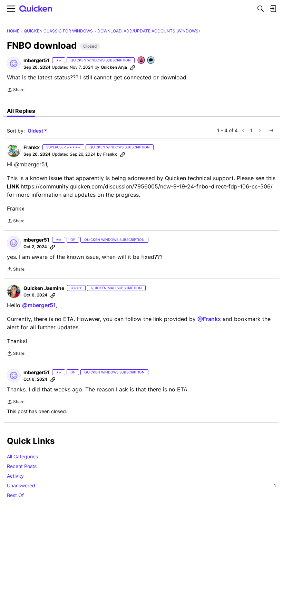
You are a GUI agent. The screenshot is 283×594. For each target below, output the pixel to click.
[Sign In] (273, 8)
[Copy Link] (132, 67)
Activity (15, 476)
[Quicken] (35, 8)
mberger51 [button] (36, 60)
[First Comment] (151, 60)
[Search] (260, 8)
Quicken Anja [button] (114, 67)
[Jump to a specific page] (270, 130)
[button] (14, 63)
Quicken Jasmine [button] (43, 288)
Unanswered (141, 485)
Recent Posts (22, 466)
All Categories (22, 456)
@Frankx (209, 318)
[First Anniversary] (141, 60)
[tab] (21, 111)
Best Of (15, 495)
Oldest (36, 131)
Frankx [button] (31, 147)
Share (16, 90)
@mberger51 (39, 305)
